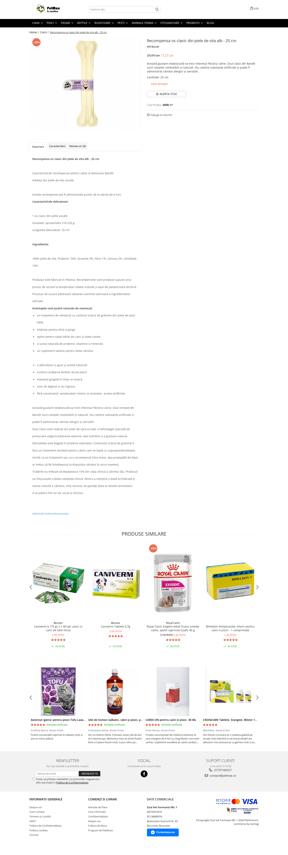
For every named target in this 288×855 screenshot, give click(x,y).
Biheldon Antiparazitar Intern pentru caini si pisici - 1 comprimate (230, 628)
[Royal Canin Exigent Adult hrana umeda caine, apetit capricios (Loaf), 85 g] (173, 581)
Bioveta (58, 623)
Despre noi (35, 807)
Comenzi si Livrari (102, 799)
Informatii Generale (45, 799)
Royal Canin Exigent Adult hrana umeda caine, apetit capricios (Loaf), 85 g (173, 628)
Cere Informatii (97, 811)
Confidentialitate (98, 816)
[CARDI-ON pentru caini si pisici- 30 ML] (173, 691)
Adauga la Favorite (161, 115)
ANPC (32, 821)
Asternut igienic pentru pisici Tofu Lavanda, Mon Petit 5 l (69, 720)
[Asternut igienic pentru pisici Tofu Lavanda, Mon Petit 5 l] (58, 691)
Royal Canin (173, 623)
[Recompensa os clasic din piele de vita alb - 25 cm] (85, 84)
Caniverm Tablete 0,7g (115, 626)
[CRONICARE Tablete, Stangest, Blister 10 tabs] (230, 691)
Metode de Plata (97, 807)
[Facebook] (144, 773)
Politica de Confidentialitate (72, 782)
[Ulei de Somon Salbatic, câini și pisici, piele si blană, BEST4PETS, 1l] (115, 691)
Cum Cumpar (37, 811)
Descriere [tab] (38, 146)
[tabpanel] (85, 84)
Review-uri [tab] (77, 146)
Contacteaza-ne (165, 832)
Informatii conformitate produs (50, 513)
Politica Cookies (38, 830)
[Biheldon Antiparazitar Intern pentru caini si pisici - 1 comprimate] (230, 581)
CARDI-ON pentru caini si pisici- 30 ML (171, 720)
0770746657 (222, 770)
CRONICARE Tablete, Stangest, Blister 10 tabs (233, 720)
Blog (210, 23)
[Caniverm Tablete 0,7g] (115, 581)
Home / (34, 32)
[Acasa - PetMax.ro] (49, 9)
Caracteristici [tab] (57, 146)
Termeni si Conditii (40, 816)
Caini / (44, 32)
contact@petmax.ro (222, 775)
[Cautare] (157, 9)
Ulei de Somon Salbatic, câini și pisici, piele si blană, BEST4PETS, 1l (132, 720)
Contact (34, 835)
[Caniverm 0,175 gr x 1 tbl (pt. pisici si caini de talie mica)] (58, 581)
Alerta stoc (168, 94)
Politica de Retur (97, 825)
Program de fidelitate (100, 830)
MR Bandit (153, 46)
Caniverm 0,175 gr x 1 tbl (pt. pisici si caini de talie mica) (58, 628)
